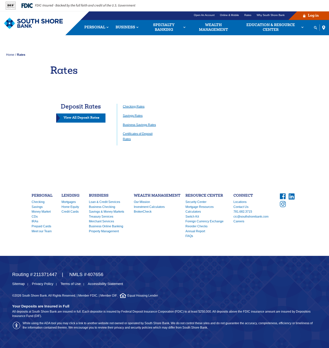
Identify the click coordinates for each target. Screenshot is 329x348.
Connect (243, 195)
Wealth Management (213, 28)
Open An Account (204, 15)
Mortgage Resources (199, 206)
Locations (240, 202)
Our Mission (142, 202)
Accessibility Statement (105, 284)
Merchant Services (101, 221)
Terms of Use (71, 284)
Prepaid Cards (41, 226)
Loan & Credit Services (104, 202)
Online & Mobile (229, 15)
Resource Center (204, 195)
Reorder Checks (196, 226)
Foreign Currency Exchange (204, 221)
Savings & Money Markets (106, 211)
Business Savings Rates (139, 124)
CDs (35, 216)
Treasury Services (101, 216)
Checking (38, 202)
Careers (238, 221)
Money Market (41, 211)
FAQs (189, 236)
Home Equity (70, 206)
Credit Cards (70, 211)
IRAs (35, 221)
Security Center (195, 202)
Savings (37, 206)
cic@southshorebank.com (250, 216)
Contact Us (240, 206)
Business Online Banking (106, 226)
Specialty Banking (164, 28)
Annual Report (195, 231)
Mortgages (68, 202)
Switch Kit (192, 216)
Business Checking (102, 206)
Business (125, 27)
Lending (70, 195)
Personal (94, 27)
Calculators (193, 211)
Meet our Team (42, 231)
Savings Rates (133, 115)
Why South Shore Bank (271, 15)
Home (10, 54)
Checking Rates (134, 106)
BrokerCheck (143, 211)
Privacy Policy (42, 284)
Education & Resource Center (270, 28)
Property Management (104, 231)
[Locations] (323, 27)
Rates (247, 15)
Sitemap (18, 284)
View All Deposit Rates (84, 119)
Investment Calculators (149, 206)
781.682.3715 (242, 211)
